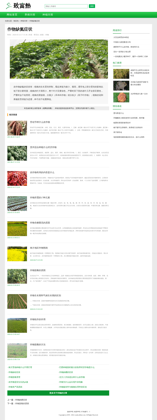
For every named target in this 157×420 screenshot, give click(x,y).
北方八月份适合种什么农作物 (72, 377)
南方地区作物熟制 (39, 248)
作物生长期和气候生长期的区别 (45, 295)
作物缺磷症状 (21, 400)
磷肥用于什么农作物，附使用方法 (126, 47)
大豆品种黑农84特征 (121, 37)
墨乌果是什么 (118, 113)
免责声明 (77, 412)
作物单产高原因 (15, 387)
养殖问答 (30, 14)
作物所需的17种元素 (40, 197)
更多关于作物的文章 (58, 393)
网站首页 (12, 14)
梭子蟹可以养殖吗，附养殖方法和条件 (128, 127)
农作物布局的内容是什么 (42, 172)
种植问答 (48, 14)
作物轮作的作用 (38, 319)
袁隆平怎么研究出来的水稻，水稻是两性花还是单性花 (140, 73)
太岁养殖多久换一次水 (139, 94)
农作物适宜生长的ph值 (18, 382)
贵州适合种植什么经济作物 (43, 147)
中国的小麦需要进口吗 (122, 42)
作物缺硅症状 (14, 372)
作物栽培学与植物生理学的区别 (73, 387)
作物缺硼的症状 (66, 372)
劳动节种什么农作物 (40, 122)
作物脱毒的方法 (38, 344)
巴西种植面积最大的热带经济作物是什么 (77, 367)
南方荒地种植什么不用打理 (20, 367)
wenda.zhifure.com (79, 415)
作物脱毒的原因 (38, 270)
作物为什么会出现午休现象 (71, 382)
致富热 (25, 6)
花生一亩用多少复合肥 (122, 52)
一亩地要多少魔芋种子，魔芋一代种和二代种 (130, 56)
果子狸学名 (117, 132)
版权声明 (70, 412)
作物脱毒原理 (14, 377)
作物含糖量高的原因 (40, 222)
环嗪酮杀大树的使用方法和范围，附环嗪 (128, 118)
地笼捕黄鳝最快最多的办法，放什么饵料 (128, 137)
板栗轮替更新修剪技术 (122, 123)
